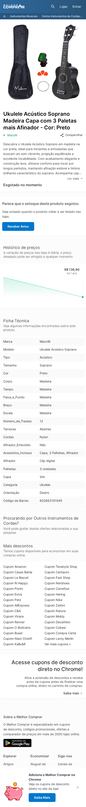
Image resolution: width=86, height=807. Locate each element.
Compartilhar (74, 135)
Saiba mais (71, 693)
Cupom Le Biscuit (15, 577)
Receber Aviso (18, 226)
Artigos (8, 764)
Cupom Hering (55, 594)
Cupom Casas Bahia (17, 572)
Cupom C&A (12, 611)
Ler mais (73, 178)
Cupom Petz (12, 600)
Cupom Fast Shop (57, 577)
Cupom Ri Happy (15, 583)
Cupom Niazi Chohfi (17, 638)
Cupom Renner (14, 622)
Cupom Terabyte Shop (61, 566)
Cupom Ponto (13, 588)
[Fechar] (79, 787)
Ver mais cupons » (58, 644)
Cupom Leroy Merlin (59, 638)
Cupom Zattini (55, 605)
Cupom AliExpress (16, 605)
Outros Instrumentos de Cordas (61, 16)
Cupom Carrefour (57, 588)
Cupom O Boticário (16, 627)
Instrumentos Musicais (23, 16)
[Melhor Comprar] (26, 6)
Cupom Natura (55, 611)
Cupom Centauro (57, 572)
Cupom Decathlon (57, 622)
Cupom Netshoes (57, 583)
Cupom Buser (13, 633)
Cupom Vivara (13, 616)
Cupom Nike (53, 600)
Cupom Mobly (55, 616)
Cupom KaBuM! (14, 644)
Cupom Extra (12, 594)
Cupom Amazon (14, 566)
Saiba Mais (42, 797)
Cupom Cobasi (55, 627)
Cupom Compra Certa (60, 633)
